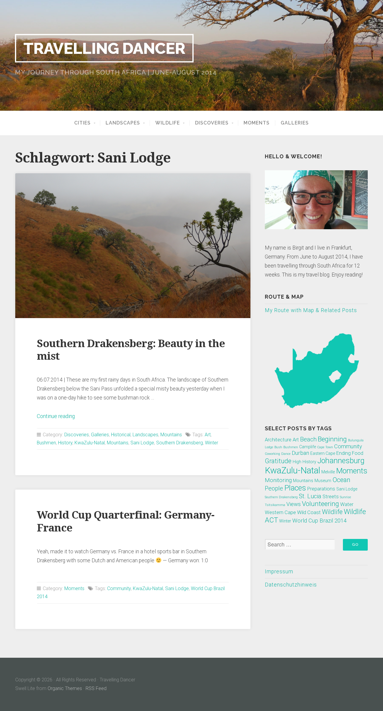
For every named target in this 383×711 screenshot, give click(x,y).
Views (293, 504)
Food (357, 453)
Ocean (341, 480)
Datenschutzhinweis (291, 585)
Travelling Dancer (104, 48)
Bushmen (46, 443)
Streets (331, 496)
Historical (120, 434)
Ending (343, 453)
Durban (300, 453)
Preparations (321, 489)
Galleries (295, 123)
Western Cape (280, 512)
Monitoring (278, 480)
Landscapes (123, 123)
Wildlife (167, 123)
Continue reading (56, 416)
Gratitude (278, 461)
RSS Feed (96, 688)
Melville (328, 472)
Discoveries (212, 123)
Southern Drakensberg (179, 443)
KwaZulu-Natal (90, 443)
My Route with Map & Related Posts (311, 310)
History (65, 443)
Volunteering (320, 504)
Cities (82, 123)
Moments (257, 123)
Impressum (279, 572)
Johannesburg (340, 460)
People (274, 488)
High (297, 461)
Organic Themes (65, 688)
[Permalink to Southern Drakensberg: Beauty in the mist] (132, 245)
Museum (322, 480)
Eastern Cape (322, 453)
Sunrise (345, 497)
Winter (211, 443)
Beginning (332, 439)
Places (295, 488)
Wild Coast (309, 512)
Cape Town (325, 447)
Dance (286, 454)
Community (119, 588)
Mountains (171, 434)
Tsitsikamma (275, 505)
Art (208, 434)
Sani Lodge (142, 443)
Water (346, 504)
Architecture (278, 440)
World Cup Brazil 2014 (319, 520)
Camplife (307, 446)
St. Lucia (310, 496)
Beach (308, 439)
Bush (278, 447)
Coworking (272, 454)
